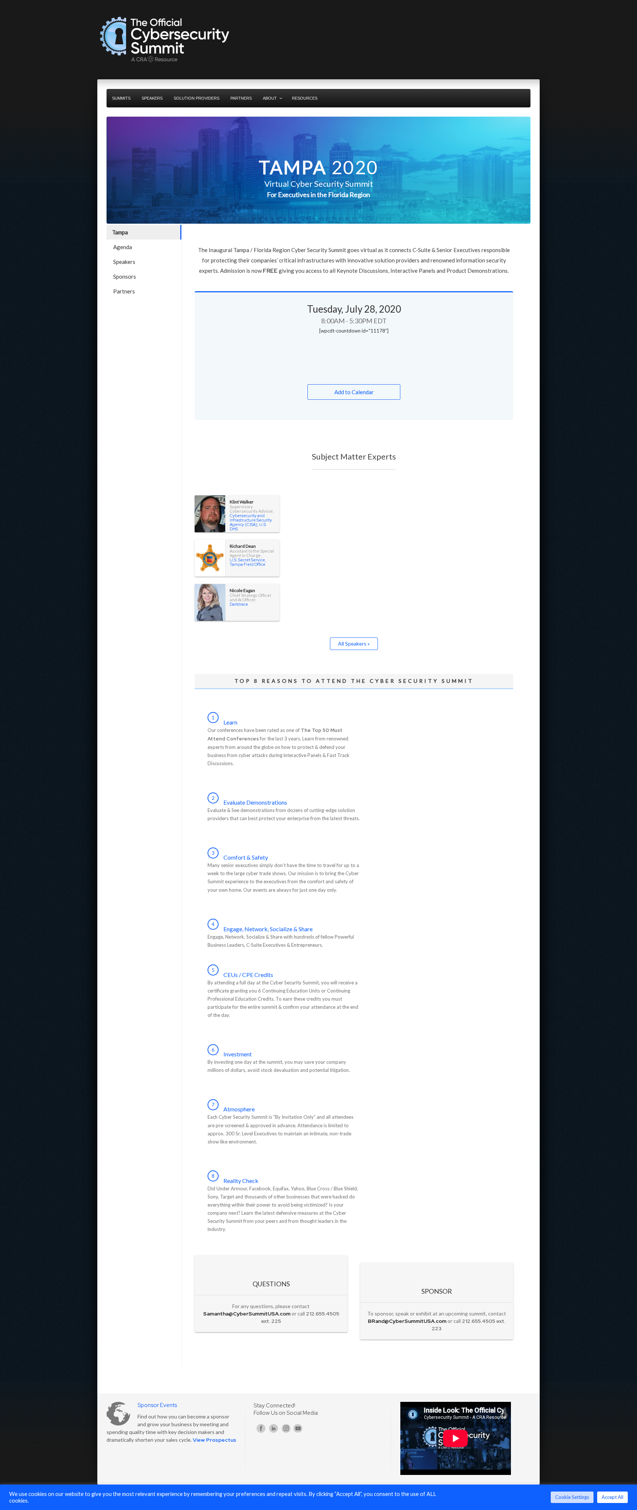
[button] (144, 306)
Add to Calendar (354, 392)
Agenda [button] (122, 247)
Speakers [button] (124, 261)
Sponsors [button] (124, 276)
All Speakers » (354, 643)
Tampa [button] (120, 232)
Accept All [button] (612, 1497)
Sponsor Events (157, 1405)
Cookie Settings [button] (572, 1497)
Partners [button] (124, 291)
